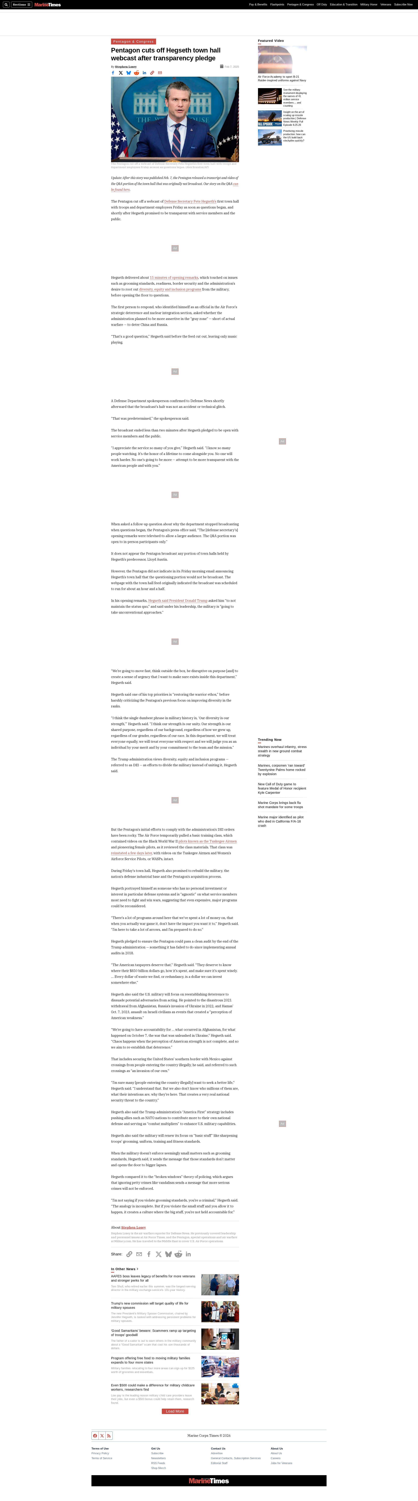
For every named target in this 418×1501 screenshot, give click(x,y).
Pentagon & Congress (300, 4)
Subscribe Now (403, 4)
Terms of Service (101, 1458)
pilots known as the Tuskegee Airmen (207, 841)
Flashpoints (277, 4)
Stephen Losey (126, 67)
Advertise (217, 1453)
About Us (276, 1453)
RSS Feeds (158, 1463)
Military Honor (369, 4)
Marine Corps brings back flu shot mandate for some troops (280, 805)
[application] (282, 59)
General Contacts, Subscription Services (236, 1458)
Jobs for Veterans (281, 1463)
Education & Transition (343, 4)
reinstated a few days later (131, 853)
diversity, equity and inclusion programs (170, 289)
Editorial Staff (219, 1463)
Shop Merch (158, 1468)
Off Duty (322, 4)
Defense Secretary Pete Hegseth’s (190, 201)
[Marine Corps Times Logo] (48, 4)
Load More (175, 1411)
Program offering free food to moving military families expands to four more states (150, 1360)
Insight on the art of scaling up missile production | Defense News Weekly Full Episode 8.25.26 (294, 118)
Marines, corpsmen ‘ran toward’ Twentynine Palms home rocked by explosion (281, 770)
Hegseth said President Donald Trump (178, 600)
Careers (276, 1458)
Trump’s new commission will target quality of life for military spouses (150, 1305)
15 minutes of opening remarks (174, 277)
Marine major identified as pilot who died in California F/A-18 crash (281, 821)
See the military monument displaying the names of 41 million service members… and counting (295, 97)
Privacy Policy (100, 1453)
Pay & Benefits (258, 4)
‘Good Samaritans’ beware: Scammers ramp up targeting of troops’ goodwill (153, 1333)
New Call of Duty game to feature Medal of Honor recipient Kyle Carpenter (282, 788)
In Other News (123, 1269)
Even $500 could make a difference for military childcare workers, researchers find (153, 1387)
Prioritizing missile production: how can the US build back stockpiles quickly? (294, 135)
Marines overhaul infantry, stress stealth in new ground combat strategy (282, 751)
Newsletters (158, 1458)
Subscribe (157, 1453)
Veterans (385, 4)
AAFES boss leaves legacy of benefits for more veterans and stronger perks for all (153, 1278)
